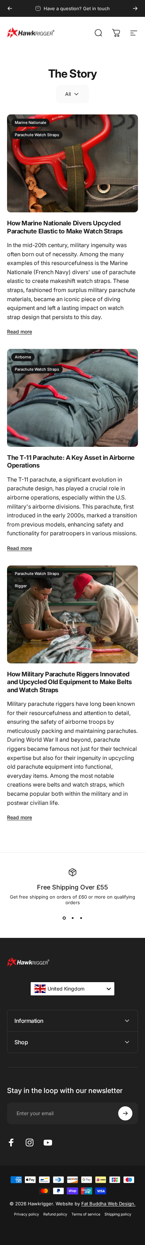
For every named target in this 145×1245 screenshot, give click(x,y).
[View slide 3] (81, 918)
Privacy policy (26, 1214)
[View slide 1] (64, 918)
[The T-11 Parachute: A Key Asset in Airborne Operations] (72, 398)
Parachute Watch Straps (37, 134)
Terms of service (85, 1214)
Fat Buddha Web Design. (108, 1203)
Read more (19, 332)
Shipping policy (118, 1214)
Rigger (21, 585)
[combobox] (72, 989)
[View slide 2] (72, 918)
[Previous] (10, 8)
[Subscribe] (125, 1113)
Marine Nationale (30, 122)
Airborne (23, 357)
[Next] (135, 8)
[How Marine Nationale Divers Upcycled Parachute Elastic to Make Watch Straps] (72, 163)
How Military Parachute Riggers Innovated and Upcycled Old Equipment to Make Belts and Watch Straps (69, 682)
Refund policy (55, 1214)
